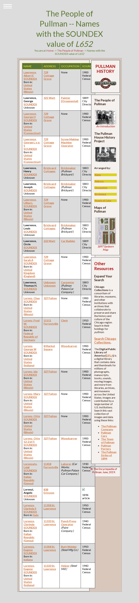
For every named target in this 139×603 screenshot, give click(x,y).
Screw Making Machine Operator (70, 142)
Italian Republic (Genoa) (29, 480)
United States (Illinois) (28, 88)
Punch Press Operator (68, 522)
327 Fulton (50, 298)
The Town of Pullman (107, 440)
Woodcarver (69, 346)
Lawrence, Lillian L (30, 201)
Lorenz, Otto (32, 416)
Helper (65, 565)
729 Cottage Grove (49, 75)
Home (50, 50)
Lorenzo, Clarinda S (30, 507)
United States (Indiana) (29, 362)
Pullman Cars (106, 434)
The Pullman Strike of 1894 (108, 455)
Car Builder (68, 241)
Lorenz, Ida (30, 371)
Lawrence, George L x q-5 (32, 142)
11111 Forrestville (51, 322)
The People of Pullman (70, 50)
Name (98, 174)
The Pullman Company (108, 427)
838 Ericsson (49, 491)
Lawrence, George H (30, 115)
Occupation (101, 187)
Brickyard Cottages (50, 169)
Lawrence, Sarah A (30, 258)
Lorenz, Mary (32, 393)
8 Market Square (49, 347)
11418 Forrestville (51, 465)
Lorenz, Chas (32, 298)
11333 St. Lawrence (50, 522)
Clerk (64, 320)
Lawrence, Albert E (30, 74)
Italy (36, 515)
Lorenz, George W (30, 347)
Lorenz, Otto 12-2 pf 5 (32, 440)
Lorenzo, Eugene (29, 548)
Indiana (28, 559)
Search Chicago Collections (105, 340)
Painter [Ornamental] (69, 99)
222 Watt (49, 241)
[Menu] (7, 6)
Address (99, 181)
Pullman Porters (106, 447)
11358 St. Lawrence (50, 507)
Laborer (66, 463)
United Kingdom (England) (29, 273)
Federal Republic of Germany (31, 336)
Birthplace (100, 194)
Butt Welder (69, 546)
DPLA (109, 355)
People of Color (103, 200)
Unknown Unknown (50, 284)
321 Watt (49, 97)
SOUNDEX (30, 78)
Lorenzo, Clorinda (29, 522)
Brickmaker (68, 168)
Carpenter (67, 282)
